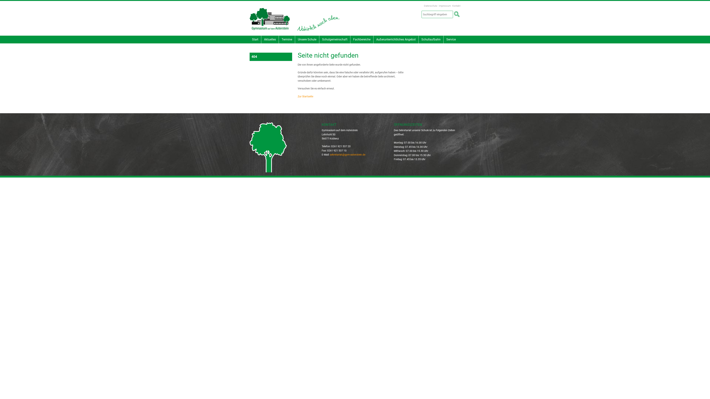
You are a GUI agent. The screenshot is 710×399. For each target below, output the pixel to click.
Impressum (445, 5)
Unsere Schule (307, 39)
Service (451, 39)
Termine (287, 39)
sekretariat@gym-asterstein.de (347, 154)
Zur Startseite (305, 96)
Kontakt (456, 5)
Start (255, 39)
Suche (456, 14)
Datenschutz (430, 5)
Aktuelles (270, 39)
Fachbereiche (362, 39)
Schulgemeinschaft (334, 39)
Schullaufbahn (431, 39)
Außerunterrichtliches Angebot (396, 39)
